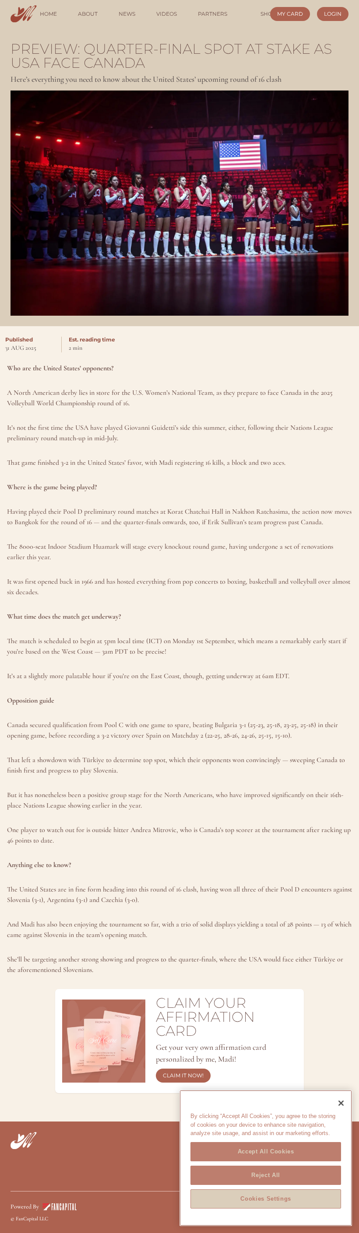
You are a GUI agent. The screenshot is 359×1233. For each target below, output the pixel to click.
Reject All (265, 1175)
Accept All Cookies (266, 1151)
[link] (24, 13)
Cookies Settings (265, 1198)
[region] (266, 1158)
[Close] (341, 1103)
